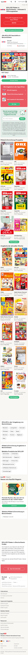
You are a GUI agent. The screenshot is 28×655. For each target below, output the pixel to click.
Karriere (2, 597)
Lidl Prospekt (3, 617)
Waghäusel (19, 434)
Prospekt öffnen (14, 80)
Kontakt (16, 645)
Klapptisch (16, 457)
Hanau (11, 431)
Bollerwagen (6, 460)
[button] (14, 66)
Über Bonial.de (4, 593)
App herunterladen (5, 627)
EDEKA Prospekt (4, 603)
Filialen (14, 582)
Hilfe (2, 643)
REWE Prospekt (4, 607)
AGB (2, 647)
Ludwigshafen (13, 427)
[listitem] (7, 153)
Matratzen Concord (8, 516)
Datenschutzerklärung (20, 130)
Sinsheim (12, 434)
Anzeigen (24, 4)
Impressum (16, 643)
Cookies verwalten (18, 647)
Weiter (22, 118)
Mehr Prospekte (14, 242)
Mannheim (5, 427)
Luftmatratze (14, 453)
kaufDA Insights (4, 625)
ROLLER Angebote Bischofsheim (14, 30)
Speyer (17, 431)
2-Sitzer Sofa (14, 460)
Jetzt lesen (14, 505)
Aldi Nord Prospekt (5, 613)
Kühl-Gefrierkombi (7, 457)
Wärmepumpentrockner (8, 464)
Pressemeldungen (5, 629)
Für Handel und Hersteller (6, 595)
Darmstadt (22, 427)
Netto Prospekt (4, 615)
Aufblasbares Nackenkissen (9, 467)
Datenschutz (3, 645)
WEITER (14, 23)
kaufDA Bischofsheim (6, 582)
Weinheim (5, 434)
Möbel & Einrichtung (6, 584)
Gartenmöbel (6, 453)
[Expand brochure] (14, 61)
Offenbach (5, 431)
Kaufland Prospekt (5, 605)
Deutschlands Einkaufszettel (7, 623)
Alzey (4, 438)
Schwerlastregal (7, 471)
